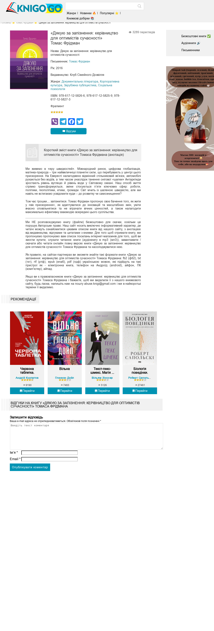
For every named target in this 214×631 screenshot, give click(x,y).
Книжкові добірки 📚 (80, 18)
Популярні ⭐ (109, 13)
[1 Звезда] (52, 112)
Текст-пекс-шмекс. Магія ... (102, 370)
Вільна (64, 369)
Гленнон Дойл (64, 377)
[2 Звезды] (54, 112)
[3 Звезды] (57, 112)
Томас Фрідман (79, 61)
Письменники (190, 50)
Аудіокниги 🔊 (190, 43)
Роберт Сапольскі (140, 377)
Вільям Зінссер (102, 377)
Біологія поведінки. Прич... (140, 371)
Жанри (71, 13)
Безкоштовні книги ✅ (196, 36)
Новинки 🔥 (88, 13)
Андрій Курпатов (27, 377)
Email (15, 459)
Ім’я (14, 452)
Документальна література (80, 81)
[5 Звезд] (62, 112)
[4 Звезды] (59, 112)
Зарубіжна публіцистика (80, 85)
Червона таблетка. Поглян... (27, 371)
